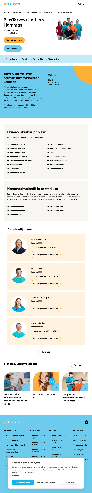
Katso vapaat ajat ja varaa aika (47, 255)
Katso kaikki (78, 365)
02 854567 (52, 75)
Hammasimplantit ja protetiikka (32, 188)
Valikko (81, 4)
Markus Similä (38, 323)
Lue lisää (15, 476)
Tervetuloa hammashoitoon (14, 12)
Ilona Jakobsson (38, 239)
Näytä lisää (45, 352)
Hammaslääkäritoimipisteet (37, 12)
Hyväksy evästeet (23, 482)
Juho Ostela (37, 268)
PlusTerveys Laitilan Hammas (61, 12)
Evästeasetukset (69, 482)
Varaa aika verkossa (15, 41)
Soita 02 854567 (12, 48)
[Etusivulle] (12, 4)
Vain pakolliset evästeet (46, 482)
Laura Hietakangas (40, 297)
